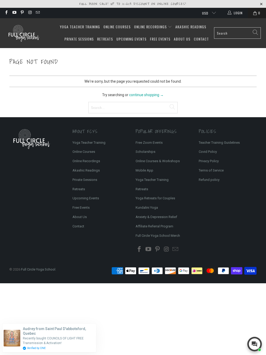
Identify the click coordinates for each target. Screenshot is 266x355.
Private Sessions (79, 39)
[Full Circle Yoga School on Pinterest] (22, 13)
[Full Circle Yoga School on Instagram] (30, 13)
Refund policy (209, 180)
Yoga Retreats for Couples (155, 198)
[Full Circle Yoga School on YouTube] (14, 13)
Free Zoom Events (149, 142)
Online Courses (117, 26)
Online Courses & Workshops (158, 161)
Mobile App (144, 170)
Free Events (160, 39)
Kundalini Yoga (147, 207)
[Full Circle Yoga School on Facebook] (6, 13)
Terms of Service (211, 170)
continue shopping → (146, 95)
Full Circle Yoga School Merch (158, 236)
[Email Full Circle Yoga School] (37, 13)
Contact (201, 39)
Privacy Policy (209, 161)
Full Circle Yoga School (38, 269)
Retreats (105, 39)
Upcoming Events (131, 39)
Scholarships (145, 152)
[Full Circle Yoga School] (23, 33)
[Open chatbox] (254, 344)
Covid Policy (208, 152)
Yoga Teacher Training (80, 26)
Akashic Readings (190, 26)
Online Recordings (151, 26)
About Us (182, 39)
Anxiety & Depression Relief (156, 217)
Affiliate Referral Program (154, 226)
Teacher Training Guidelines (219, 142)
